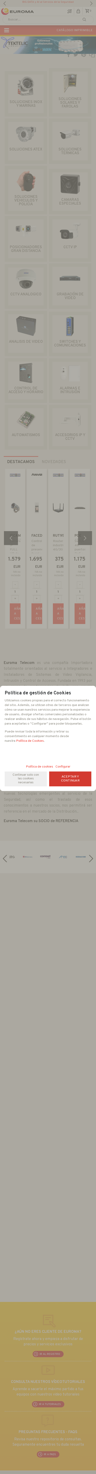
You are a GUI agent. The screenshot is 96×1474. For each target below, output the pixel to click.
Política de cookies (39, 767)
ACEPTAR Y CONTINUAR (70, 779)
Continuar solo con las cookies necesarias (26, 779)
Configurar (62, 767)
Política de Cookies (30, 741)
